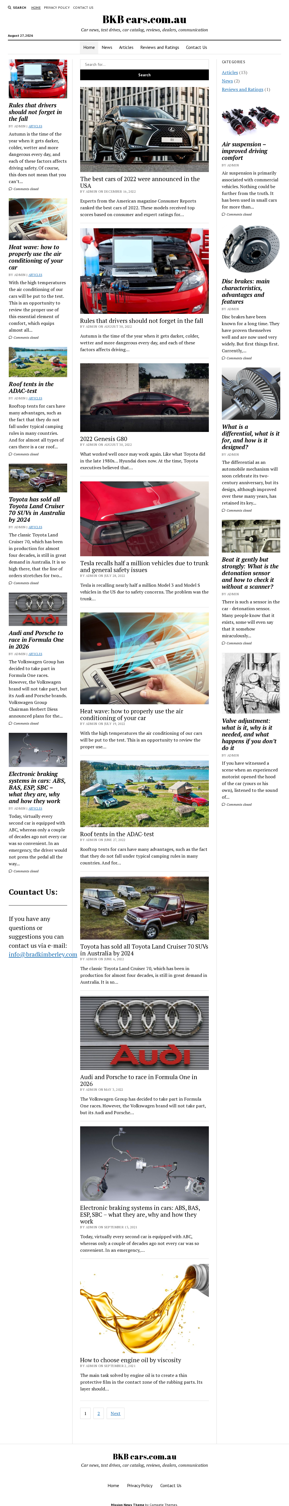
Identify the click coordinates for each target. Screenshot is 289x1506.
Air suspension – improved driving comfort (244, 151)
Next (116, 1413)
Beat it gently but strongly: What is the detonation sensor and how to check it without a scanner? (250, 573)
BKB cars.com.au (144, 19)
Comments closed (25, 189)
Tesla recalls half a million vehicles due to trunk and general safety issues (144, 566)
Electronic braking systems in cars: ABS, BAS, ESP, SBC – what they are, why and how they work (37, 787)
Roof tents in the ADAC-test (31, 387)
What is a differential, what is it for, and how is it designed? (251, 436)
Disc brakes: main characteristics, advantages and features (246, 291)
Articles (126, 47)
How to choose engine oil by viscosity (130, 1360)
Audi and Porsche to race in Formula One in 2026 (36, 639)
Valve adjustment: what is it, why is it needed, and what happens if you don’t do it (249, 734)
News (107, 47)
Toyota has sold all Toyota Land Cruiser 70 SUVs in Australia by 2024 (37, 509)
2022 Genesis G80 (103, 439)
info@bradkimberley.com (43, 954)
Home (36, 7)
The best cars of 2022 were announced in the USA (140, 182)
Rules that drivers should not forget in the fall (35, 112)
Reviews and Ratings (159, 47)
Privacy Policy (57, 7)
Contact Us (83, 7)
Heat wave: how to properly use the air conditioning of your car (36, 257)
